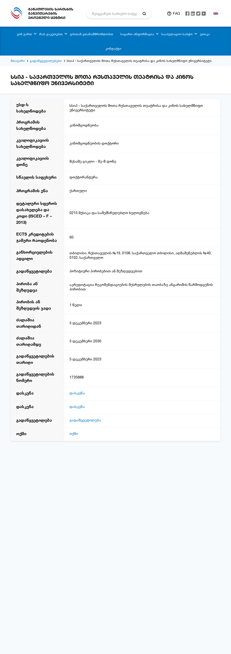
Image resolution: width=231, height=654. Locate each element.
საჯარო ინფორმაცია (137, 34)
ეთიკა (205, 34)
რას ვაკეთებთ (51, 34)
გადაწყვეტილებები (46, 61)
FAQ (176, 13)
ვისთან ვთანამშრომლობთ (91, 34)
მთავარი (18, 61)
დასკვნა (77, 393)
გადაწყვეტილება (85, 420)
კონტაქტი (113, 48)
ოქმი (73, 433)
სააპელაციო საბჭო (177, 34)
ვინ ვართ (24, 34)
